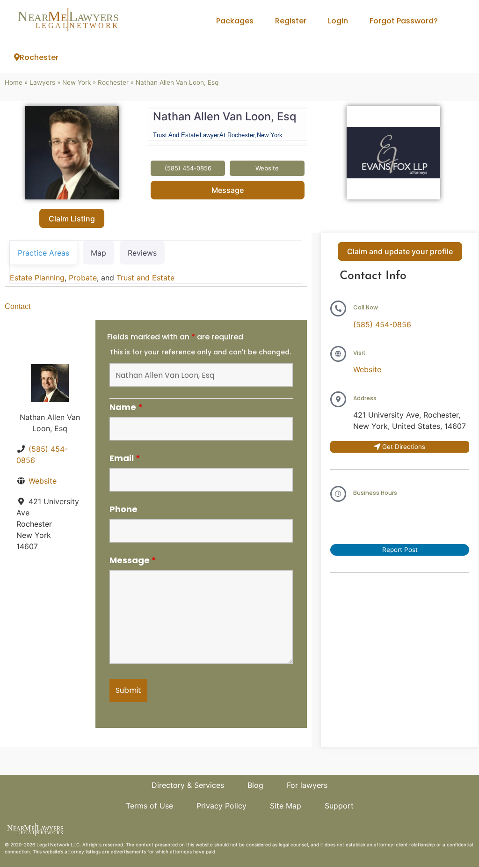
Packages (235, 20)
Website (43, 480)
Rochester (39, 57)
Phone (123, 509)
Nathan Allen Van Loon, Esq (224, 116)
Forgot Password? (404, 20)
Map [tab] (98, 252)
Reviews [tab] (142, 252)
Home (13, 82)
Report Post (400, 549)
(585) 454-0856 (382, 324)
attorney (74, 851)
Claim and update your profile (400, 251)
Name (126, 407)
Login (338, 20)
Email (124, 458)
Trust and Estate (145, 277)
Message (227, 190)
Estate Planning (37, 277)
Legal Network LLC (58, 844)
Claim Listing (72, 218)
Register (290, 20)
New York (76, 82)
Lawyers (42, 82)
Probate (83, 277)
